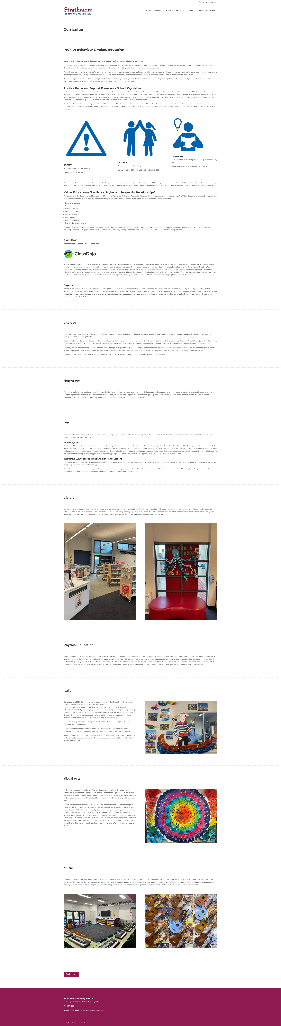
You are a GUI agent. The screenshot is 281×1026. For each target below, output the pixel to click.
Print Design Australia (75, 1023)
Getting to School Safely (205, 11)
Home (148, 11)
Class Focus (87, 1023)
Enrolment (180, 11)
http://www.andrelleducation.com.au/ (173, 348)
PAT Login (71, 974)
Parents (190, 11)
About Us (157, 11)
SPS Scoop (213, 2)
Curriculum (168, 11)
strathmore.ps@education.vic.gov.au (89, 1010)
